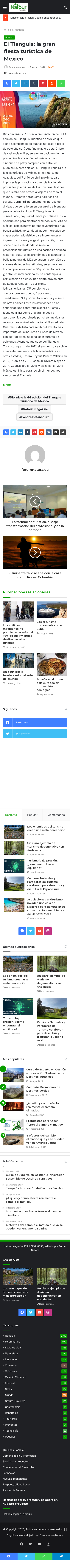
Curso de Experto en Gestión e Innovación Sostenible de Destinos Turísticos (46, 1073)
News (8, 1389)
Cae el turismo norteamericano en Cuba (50, 625)
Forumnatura (12, 1341)
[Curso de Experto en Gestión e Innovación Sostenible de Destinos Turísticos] (13, 1075)
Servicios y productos (16, 1461)
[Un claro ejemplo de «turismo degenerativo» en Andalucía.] (14, 848)
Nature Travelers (15, 1400)
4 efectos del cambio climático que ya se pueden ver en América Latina (45, 1139)
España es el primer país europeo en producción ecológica (50, 685)
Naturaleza (11, 1353)
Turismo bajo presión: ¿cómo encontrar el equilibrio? (42, 864)
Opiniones (11, 1371)
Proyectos (11, 1424)
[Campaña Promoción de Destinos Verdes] (13, 1092)
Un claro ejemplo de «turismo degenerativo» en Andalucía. (45, 846)
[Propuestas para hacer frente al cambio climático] (13, 1125)
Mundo (9, 1395)
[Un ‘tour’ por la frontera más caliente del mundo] (18, 660)
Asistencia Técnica (14, 1490)
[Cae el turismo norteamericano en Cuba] (52, 610)
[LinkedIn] (20, 432)
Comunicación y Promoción (19, 1455)
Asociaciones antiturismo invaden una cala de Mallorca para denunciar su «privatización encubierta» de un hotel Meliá (46, 907)
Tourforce (11, 1418)
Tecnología (11, 1430)
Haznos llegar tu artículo (17, 1513)
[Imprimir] (63, 432)
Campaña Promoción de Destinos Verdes (43, 1089)
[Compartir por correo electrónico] (56, 432)
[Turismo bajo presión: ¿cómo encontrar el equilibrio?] (14, 866)
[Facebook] (6, 432)
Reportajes (11, 1412)
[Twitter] (13, 432)
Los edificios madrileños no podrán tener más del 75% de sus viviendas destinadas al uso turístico (18, 634)
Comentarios (56, 815)
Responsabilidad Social (16, 1484)
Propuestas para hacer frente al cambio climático (44, 1122)
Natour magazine (35, 409)
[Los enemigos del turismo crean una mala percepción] (14, 832)
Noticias (19, 29)
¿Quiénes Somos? (13, 1449)
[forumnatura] (18, 7)
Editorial (10, 1383)
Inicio (9, 29)
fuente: (7, 385)
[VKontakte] (49, 432)
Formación (9, 1472)
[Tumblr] (27, 432)
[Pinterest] (34, 432)
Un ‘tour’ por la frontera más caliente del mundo (18, 675)
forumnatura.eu (17, 67)
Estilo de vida (13, 1347)
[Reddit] (41, 432)
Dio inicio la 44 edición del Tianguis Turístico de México (35, 399)
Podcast (10, 1436)
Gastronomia (12, 1406)
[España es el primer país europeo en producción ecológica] (52, 664)
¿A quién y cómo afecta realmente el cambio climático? (42, 1107)
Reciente (11, 815)
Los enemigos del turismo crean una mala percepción (46, 828)
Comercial (11, 1365)
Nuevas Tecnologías (15, 1478)
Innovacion (11, 1359)
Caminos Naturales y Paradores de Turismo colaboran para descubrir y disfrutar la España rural (46, 884)
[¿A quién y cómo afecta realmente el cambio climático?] (13, 1106)
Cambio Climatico (15, 1377)
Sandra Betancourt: (35, 417)
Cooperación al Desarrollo (18, 1467)
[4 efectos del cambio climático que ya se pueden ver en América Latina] (13, 1139)
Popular (32, 815)
